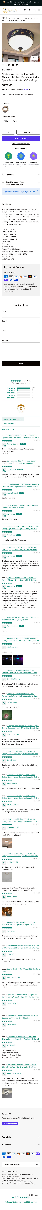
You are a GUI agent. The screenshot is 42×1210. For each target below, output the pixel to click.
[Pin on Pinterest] (17, 65)
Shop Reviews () (10, 423)
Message (5, 340)
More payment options (21, 144)
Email (4, 321)
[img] (21, 381)
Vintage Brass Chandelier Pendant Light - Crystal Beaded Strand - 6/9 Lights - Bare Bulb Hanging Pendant (20, 728)
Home (4, 17)
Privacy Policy (28, 1191)
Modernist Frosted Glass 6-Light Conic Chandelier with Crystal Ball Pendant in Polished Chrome (20, 1039)
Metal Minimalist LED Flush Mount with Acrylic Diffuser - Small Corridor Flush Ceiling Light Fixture (19, 580)
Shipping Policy (6, 1185)
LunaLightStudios (11, 1180)
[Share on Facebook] (13, 65)
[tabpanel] (21, 234)
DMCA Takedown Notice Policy (24, 1183)
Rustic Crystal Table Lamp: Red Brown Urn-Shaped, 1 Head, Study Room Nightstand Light (19, 549)
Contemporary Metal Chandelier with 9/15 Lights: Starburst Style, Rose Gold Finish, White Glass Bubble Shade (20, 948)
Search (4, 1183)
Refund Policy (16, 1185)
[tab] (6, 204)
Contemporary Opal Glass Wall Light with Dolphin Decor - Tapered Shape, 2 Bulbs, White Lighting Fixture (20, 486)
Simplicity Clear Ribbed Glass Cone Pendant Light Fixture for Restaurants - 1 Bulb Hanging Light (19, 672)
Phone (4, 331)
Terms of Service (6, 1193)
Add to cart (28, 132)
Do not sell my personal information (12, 1191)
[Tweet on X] (9, 65)
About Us (10, 1183)
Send (21, 364)
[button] (34, 10)
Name (4, 311)
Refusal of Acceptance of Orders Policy (13, 1189)
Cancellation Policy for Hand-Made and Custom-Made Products (20, 1187)
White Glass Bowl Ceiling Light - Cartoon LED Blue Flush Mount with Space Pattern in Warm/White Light (20, 19)
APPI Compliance (18, 1193)
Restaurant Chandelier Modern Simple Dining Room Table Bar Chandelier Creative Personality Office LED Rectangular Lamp (19, 1067)
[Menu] (38, 10)
